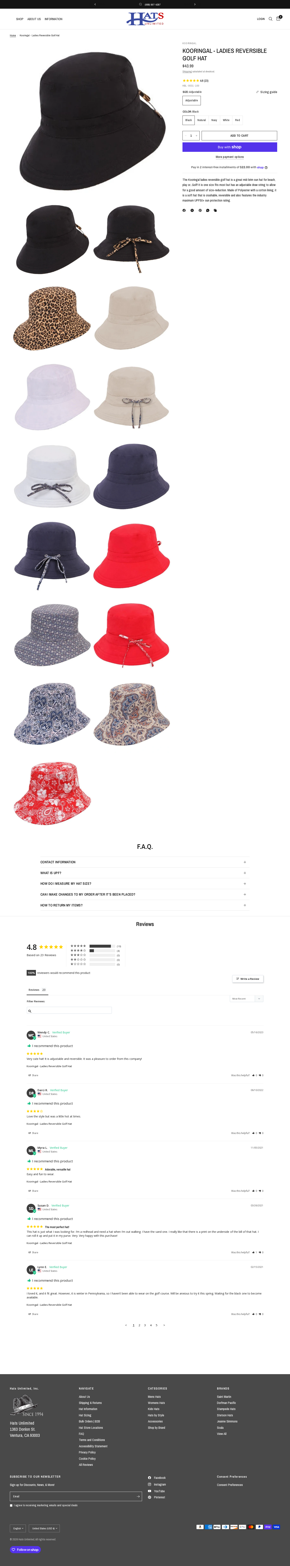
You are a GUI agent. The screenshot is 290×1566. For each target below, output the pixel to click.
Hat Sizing (85, 1415)
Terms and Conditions (92, 1440)
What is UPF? (50, 873)
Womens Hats (156, 1403)
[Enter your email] (138, 1496)
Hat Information (88, 1409)
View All (221, 1434)
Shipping (187, 71)
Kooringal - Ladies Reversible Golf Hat (49, 1066)
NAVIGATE (86, 1388)
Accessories (155, 1421)
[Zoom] (162, 49)
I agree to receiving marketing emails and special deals (46, 1505)
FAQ (81, 1434)
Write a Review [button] (249, 979)
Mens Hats (154, 1396)
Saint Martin (224, 1396)
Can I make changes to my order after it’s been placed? (87, 894)
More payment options (230, 157)
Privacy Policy (87, 1452)
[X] (193, 210)
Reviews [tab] (34, 990)
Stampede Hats (226, 1409)
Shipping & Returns (90, 1403)
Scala (220, 1427)
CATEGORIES (157, 1388)
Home (13, 35)
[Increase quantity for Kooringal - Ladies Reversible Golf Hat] (196, 135)
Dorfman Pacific (226, 1403)
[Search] (270, 19)
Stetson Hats (225, 1415)
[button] (254, 1075)
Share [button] (34, 1075)
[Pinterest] (201, 210)
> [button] (164, 1325)
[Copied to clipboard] (216, 210)
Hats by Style (156, 1415)
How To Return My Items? (61, 905)
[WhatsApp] (208, 210)
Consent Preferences (230, 1485)
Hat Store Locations (91, 1427)
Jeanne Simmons (227, 1421)
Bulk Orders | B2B (89, 1421)
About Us (84, 1396)
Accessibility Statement (93, 1446)
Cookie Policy (87, 1458)
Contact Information (58, 862)
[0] (277, 19)
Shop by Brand (156, 1427)
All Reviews (86, 1464)
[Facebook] (184, 210)
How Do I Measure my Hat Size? (65, 883)
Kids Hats (153, 1409)
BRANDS (223, 1388)
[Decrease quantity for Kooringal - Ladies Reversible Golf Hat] (186, 135)
